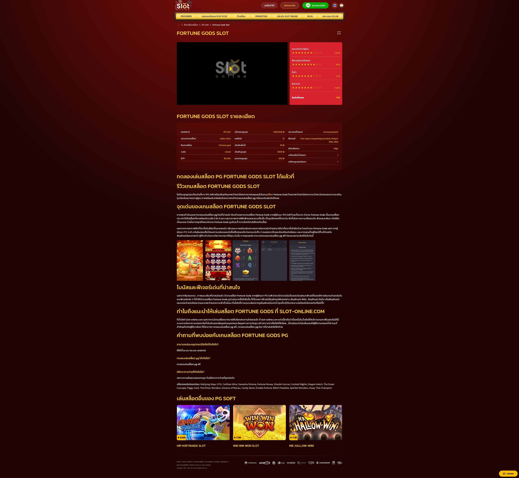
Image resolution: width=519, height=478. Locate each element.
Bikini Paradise (281, 388)
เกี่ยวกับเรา (190, 462)
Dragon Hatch (315, 384)
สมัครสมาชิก (289, 5)
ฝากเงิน (179, 462)
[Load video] (231, 68)
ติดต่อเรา (209, 465)
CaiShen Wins (230, 384)
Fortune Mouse (265, 384)
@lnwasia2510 (318, 5)
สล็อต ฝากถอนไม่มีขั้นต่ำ (183, 465)
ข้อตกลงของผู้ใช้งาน (199, 462)
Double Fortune (264, 388)
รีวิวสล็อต (217, 462)
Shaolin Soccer (282, 384)
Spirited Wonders (299, 388)
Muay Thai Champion (320, 388)
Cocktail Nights (299, 384)
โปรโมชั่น (192, 465)
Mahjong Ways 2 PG (211, 384)
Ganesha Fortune (247, 384)
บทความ (198, 465)
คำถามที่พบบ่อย (210, 462)
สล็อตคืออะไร (224, 462)
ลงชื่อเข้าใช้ (269, 5)
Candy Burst (248, 388)
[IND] (341, 5)
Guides (203, 465)
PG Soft (188, 232)
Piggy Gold (193, 388)
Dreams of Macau (231, 388)
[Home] (184, 5)
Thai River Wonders (210, 388)
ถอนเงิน (184, 462)
